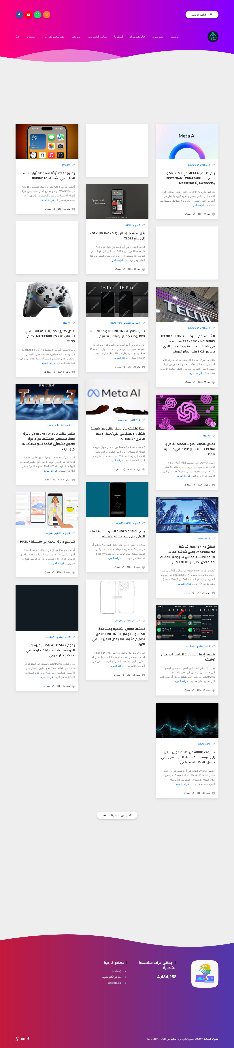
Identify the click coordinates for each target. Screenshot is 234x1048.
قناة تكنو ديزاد (137, 36)
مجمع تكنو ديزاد (186, 1038)
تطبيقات (31, 36)
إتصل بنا (116, 970)
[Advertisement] (117, 98)
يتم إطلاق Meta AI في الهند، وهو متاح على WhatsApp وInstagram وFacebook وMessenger (190, 178)
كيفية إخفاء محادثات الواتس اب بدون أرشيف (188, 657)
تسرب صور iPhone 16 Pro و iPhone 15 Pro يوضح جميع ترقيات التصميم (117, 333)
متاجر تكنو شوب (111, 976)
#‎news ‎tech (116, 322)
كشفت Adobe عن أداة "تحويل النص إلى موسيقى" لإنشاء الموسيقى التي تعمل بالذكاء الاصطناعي (188, 757)
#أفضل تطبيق (203, 646)
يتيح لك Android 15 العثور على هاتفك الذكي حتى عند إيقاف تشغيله (117, 533)
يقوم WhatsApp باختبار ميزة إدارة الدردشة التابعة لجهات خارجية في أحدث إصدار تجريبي (50, 650)
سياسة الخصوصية (97, 36)
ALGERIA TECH (156, 1038)
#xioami (65, 425)
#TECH (205, 165)
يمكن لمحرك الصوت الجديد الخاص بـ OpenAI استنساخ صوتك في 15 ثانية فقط (189, 449)
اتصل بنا (118, 36)
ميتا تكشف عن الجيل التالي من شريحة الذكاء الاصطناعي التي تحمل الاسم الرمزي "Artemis (118, 433)
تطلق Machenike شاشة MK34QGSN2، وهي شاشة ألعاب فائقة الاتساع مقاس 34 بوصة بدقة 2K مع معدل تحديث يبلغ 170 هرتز (187, 554)
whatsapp (114, 982)
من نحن (76, 36)
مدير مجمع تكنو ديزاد (53, 36)
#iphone (66, 165)
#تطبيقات (189, 646)
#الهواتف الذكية (132, 225)
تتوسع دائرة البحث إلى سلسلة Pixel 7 (47, 542)
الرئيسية (174, 36)
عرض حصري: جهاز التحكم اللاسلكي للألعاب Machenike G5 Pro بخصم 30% (50, 336)
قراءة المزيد (197, 205)
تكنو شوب (157, 36)
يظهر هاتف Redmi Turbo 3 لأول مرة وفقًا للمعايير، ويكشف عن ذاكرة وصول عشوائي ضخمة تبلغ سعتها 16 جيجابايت (48, 441)
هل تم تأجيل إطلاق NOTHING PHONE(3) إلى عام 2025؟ (117, 235)
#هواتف (118, 523)
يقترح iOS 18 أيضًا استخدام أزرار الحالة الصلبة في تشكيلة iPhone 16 (49, 175)
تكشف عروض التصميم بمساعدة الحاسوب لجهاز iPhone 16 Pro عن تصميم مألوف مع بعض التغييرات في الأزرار (118, 636)
